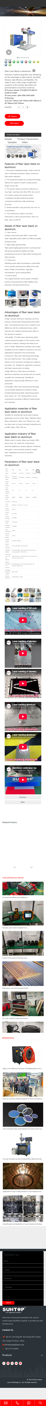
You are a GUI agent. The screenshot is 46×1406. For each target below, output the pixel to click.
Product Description (13, 135)
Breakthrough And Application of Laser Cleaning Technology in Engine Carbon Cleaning (23, 1224)
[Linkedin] (8, 1363)
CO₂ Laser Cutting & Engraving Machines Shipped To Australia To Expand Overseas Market (15, 1012)
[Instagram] (20, 1363)
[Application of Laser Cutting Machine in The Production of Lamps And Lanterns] (23, 1176)
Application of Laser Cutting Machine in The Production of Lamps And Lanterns (23, 1191)
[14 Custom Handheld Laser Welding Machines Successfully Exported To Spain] (23, 888)
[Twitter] (12, 1363)
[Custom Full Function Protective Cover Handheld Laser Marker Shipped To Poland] (23, 949)
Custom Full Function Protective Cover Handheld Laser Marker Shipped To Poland (15, 951)
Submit (8, 1303)
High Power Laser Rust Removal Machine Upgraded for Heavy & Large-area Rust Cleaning (15, 982)
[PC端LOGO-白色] (14, 1310)
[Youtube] (16, 1363)
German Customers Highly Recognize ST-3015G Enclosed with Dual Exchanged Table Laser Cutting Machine (23, 1099)
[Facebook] (3, 1363)
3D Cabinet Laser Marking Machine (13, 855)
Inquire (14, 116)
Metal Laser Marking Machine (33, 855)
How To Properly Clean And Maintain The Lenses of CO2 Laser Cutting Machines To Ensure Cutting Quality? (23, 1129)
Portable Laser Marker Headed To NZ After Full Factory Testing (15, 921)
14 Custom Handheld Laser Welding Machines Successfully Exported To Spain (15, 891)
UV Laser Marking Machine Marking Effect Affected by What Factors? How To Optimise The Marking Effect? (23, 1159)
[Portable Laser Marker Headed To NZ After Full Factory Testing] (23, 918)
